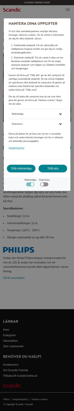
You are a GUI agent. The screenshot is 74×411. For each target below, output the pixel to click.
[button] (37, 114)
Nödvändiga (30, 180)
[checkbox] (44, 185)
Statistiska (44, 180)
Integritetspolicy (16, 148)
